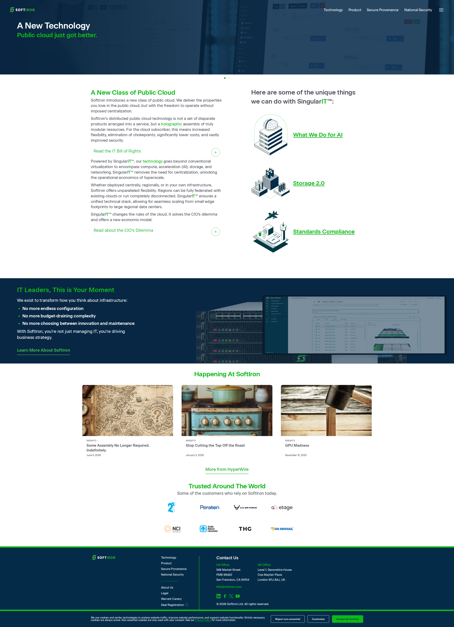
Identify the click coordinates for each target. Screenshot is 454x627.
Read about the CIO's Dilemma (123, 230)
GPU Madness (297, 445)
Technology (333, 10)
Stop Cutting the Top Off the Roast (215, 445)
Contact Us (227, 558)
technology (153, 161)
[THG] (245, 529)
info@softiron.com (229, 587)
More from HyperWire (227, 469)
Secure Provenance (382, 10)
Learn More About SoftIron (43, 350)
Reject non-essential (287, 619)
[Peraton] (209, 507)
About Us (167, 587)
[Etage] (282, 507)
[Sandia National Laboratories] (209, 529)
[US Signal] (282, 529)
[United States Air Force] (245, 507)
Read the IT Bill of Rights (117, 151)
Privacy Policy (203, 620)
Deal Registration (172, 605)
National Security (418, 10)
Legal (164, 593)
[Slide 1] (225, 78)
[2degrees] (172, 507)
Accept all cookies (347, 619)
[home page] (23, 9)
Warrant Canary (171, 599)
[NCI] (172, 529)
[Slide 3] (229, 78)
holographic (171, 124)
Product (354, 10)
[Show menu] (441, 10)
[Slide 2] (227, 78)
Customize (318, 619)
